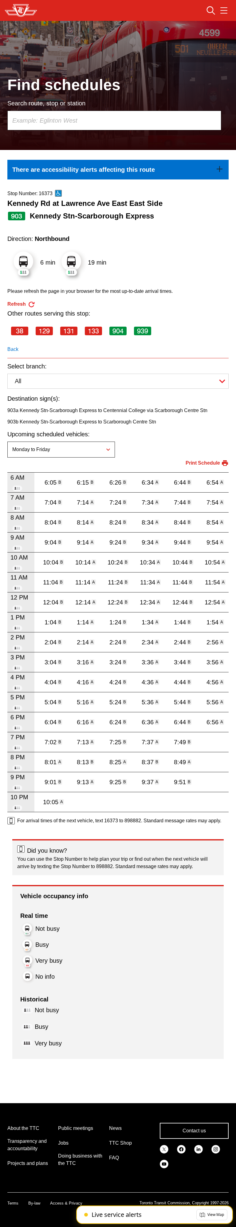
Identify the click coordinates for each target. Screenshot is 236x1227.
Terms (12, 1203)
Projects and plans (27, 1163)
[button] (211, 1214)
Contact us (194, 1130)
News (115, 1128)
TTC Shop (120, 1143)
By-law (34, 1203)
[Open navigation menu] (224, 10)
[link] (118, 169)
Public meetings (75, 1128)
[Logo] (21, 10)
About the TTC (23, 1128)
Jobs (63, 1143)
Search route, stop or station (46, 103)
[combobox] (114, 120)
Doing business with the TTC (80, 1159)
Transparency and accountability (27, 1145)
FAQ (114, 1157)
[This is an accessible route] (58, 193)
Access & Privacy (66, 1203)
